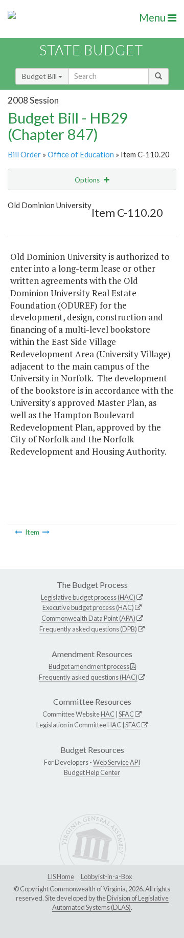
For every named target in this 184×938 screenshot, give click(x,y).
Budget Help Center (92, 772)
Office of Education (81, 154)
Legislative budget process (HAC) (88, 597)
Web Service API (116, 762)
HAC (107, 714)
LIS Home (61, 876)
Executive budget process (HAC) (88, 607)
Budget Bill (40, 76)
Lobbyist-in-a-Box (106, 876)
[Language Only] (18, 532)
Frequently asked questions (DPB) (88, 629)
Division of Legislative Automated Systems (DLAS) (110, 902)
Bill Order (24, 154)
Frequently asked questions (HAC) (88, 677)
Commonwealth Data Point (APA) (88, 618)
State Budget (91, 50)
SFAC (126, 714)
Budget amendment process (89, 666)
